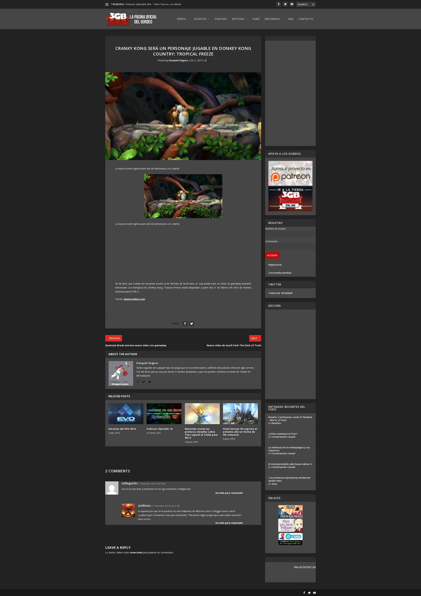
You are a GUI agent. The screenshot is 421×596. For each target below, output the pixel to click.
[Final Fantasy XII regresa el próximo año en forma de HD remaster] (240, 413)
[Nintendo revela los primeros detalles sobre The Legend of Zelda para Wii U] (202, 413)
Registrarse (275, 264)
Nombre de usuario (275, 228)
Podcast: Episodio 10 (160, 428)
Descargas (272, 19)
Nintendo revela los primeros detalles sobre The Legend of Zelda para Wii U (201, 433)
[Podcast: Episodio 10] (164, 413)
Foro (256, 19)
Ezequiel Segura (178, 60)
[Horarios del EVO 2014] (126, 413)
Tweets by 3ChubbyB (280, 293)
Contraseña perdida (279, 272)
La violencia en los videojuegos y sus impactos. (289, 449)
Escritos (200, 19)
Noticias (238, 19)
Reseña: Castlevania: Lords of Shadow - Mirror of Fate (290, 419)
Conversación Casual (283, 436)
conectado (136, 552)
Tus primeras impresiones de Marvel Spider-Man (289, 479)
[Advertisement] (290, 93)
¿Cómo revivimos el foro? (282, 433)
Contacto (305, 19)
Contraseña (271, 241)
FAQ (290, 19)
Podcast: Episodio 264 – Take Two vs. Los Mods (153, 4)
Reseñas (276, 423)
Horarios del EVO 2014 (122, 428)
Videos (181, 19)
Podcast (221, 19)
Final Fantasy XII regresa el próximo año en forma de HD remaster (240, 431)
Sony (274, 483)
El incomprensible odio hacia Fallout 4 (290, 464)
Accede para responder (229, 492)
